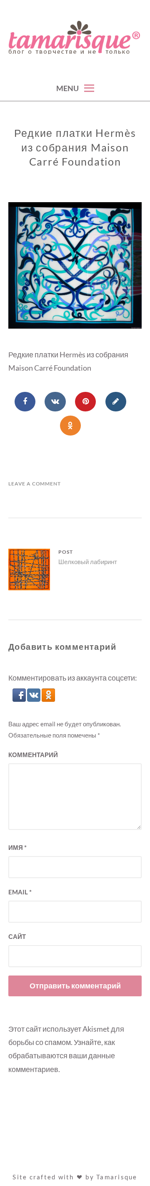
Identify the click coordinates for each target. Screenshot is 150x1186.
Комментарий (33, 754)
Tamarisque (117, 1177)
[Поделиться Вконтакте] (55, 402)
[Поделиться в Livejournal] (115, 402)
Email (20, 892)
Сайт (17, 936)
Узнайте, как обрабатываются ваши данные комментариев (61, 1055)
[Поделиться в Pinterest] (85, 402)
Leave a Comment (34, 483)
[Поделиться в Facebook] (25, 402)
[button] (19, 698)
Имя (17, 847)
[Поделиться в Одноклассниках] (70, 426)
